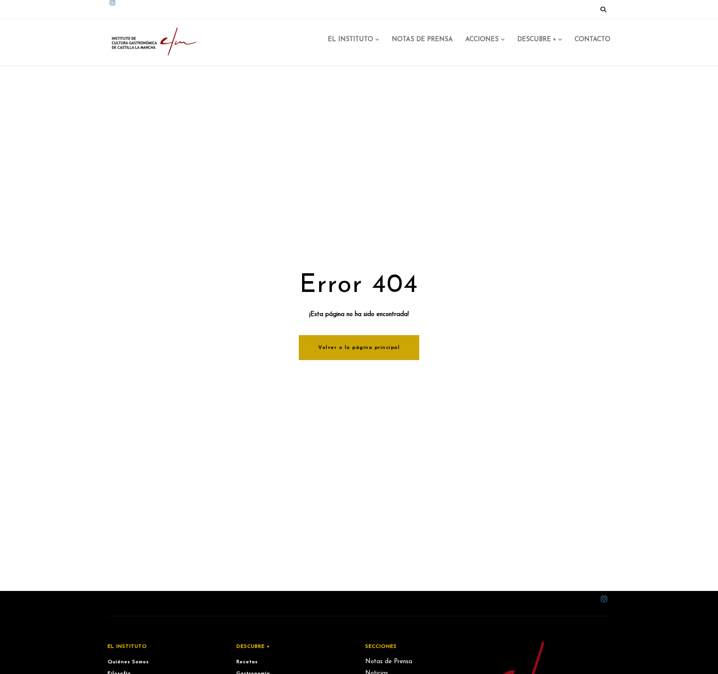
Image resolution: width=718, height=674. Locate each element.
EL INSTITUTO (350, 40)
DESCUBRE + (536, 40)
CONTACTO (592, 40)
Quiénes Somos (128, 661)
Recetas (247, 661)
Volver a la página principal (359, 347)
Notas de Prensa (388, 662)
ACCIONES (482, 40)
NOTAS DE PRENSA (422, 40)
